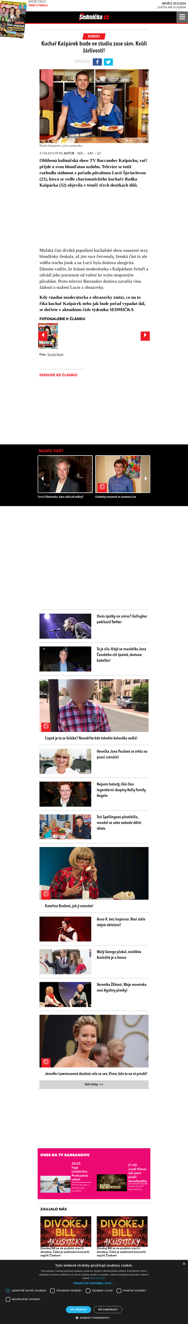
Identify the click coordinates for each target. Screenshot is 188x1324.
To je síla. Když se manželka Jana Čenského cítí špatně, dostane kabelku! (121, 655)
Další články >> (94, 1084)
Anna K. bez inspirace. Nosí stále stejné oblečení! (121, 922)
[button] (94, 1283)
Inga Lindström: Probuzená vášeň (80, 1171)
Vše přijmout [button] (78, 1309)
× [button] (183, 1263)
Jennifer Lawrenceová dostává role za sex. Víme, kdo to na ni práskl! (96, 1074)
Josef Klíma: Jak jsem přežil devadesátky (137, 1173)
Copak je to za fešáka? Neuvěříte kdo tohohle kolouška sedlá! (91, 738)
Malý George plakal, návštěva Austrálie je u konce (119, 955)
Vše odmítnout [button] (108, 1309)
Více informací (98, 1278)
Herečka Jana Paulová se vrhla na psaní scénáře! (122, 754)
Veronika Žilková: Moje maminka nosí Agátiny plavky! (122, 987)
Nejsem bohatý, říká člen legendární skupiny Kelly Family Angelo (121, 790)
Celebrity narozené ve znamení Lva (115, 497)
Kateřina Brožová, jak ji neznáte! (69, 906)
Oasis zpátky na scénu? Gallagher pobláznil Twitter (122, 619)
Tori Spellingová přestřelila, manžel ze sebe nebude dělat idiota (119, 823)
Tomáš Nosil (55, 354)
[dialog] (94, 1292)
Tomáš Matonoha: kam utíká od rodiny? (61, 497)
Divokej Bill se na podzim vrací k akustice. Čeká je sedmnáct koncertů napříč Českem (64, 1252)
